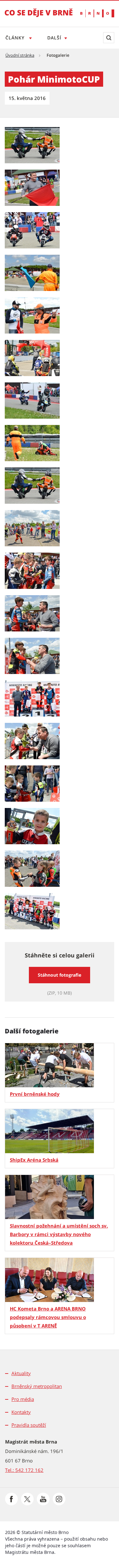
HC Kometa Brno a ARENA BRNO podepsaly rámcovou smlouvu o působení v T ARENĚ (48, 1317)
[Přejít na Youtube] (43, 1499)
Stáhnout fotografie (59, 975)
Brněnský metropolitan (36, 1386)
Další (54, 38)
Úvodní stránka (19, 55)
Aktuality (21, 1373)
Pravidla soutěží (28, 1425)
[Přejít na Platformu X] (27, 1499)
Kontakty (21, 1412)
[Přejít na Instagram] (59, 1499)
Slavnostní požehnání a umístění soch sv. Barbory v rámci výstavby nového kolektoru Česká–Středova (59, 1234)
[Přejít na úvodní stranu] (39, 17)
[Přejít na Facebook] (11, 1499)
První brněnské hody (35, 1094)
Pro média (22, 1399)
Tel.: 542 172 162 (24, 1470)
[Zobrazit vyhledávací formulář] (108, 37)
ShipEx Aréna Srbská (34, 1160)
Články (15, 38)
